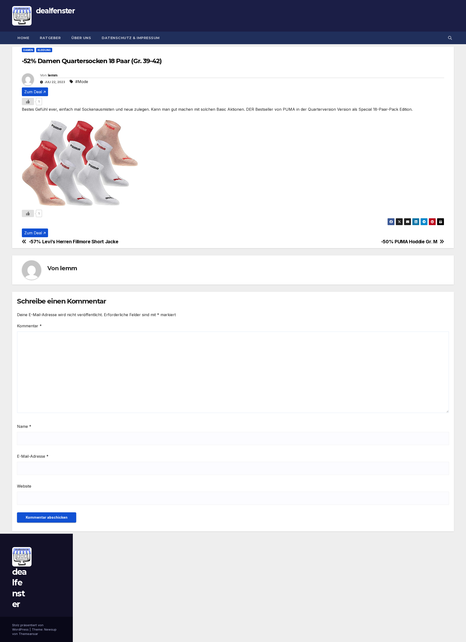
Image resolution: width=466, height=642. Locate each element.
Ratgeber (50, 38)
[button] (450, 37)
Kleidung (44, 50)
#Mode (81, 81)
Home (23, 38)
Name (24, 426)
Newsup (50, 629)
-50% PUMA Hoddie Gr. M (409, 242)
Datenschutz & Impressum (131, 38)
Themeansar (28, 634)
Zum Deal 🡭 (35, 91)
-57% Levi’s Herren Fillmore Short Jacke (73, 242)
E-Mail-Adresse (33, 456)
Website (24, 486)
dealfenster (55, 10)
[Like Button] (28, 101)
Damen (28, 50)
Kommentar (29, 325)
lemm (52, 75)
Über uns (81, 38)
